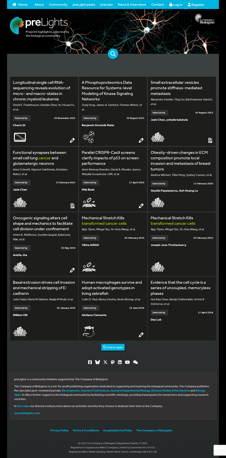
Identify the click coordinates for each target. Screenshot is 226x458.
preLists (106, 4)
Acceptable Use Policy (117, 430)
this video (23, 406)
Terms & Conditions (86, 430)
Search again (114, 347)
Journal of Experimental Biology (130, 390)
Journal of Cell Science (95, 390)
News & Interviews (132, 4)
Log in (177, 4)
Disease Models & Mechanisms (170, 390)
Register (197, 4)
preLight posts (84, 4)
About (39, 4)
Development (70, 390)
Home (23, 4)
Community (58, 4)
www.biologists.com (27, 413)
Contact (157, 4)
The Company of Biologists (154, 430)
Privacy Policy (59, 430)
